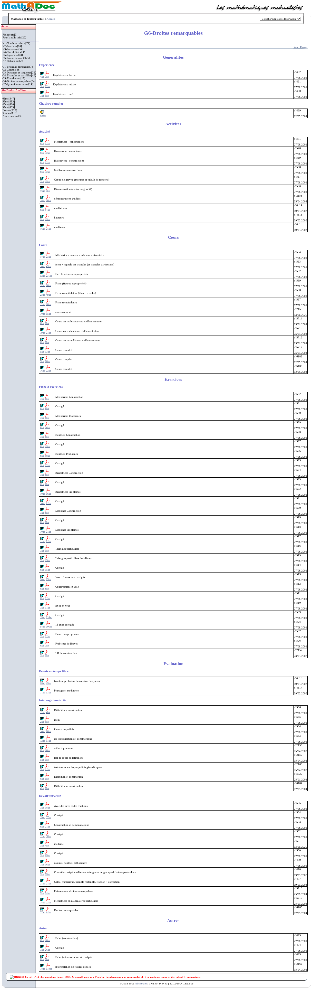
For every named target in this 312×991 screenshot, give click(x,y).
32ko (47, 153)
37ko (42, 285)
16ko (42, 191)
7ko (42, 95)
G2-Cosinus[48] (11, 69)
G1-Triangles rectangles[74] (18, 66)
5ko (42, 86)
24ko (47, 427)
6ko (47, 95)
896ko (43, 115)
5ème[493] (8, 101)
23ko (48, 256)
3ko (47, 76)
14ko (47, 210)
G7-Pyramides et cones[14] (17, 84)
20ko (48, 285)
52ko (42, 275)
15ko (47, 181)
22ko (47, 86)
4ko (42, 76)
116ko (49, 617)
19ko (42, 332)
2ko (42, 721)
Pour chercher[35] (12, 116)
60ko (48, 731)
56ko (48, 493)
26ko (47, 949)
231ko (49, 275)
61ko (48, 503)
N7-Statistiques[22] (13, 60)
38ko (48, 836)
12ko (42, 304)
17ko (42, 256)
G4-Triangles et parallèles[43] (19, 75)
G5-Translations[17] (13, 78)
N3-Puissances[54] (12, 49)
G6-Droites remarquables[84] (19, 81)
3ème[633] (8, 107)
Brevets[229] (9, 110)
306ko (49, 626)
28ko (47, 361)
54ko (42, 626)
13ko (47, 351)
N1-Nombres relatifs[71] (16, 43)
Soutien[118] (9, 113)
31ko (47, 143)
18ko (42, 200)
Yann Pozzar (300, 46)
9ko (42, 465)
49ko (48, 294)
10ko (42, 266)
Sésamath (141, 983)
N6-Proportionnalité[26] (16, 57)
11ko (42, 541)
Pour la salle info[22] (14, 37)
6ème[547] (8, 98)
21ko (48, 228)
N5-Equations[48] (12, 55)
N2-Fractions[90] (12, 46)
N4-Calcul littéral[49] (14, 52)
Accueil (51, 18)
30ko (48, 200)
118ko (49, 968)
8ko (42, 143)
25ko (47, 855)
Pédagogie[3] (10, 34)
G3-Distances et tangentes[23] (19, 72)
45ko (48, 266)
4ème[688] (8, 104)
